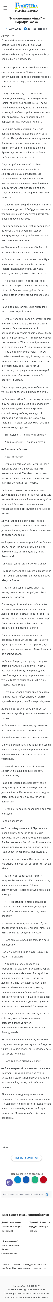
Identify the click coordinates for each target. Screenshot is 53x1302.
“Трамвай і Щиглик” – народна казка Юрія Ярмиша (39, 1226)
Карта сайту (19, 1286)
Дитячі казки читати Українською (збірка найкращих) (11, 1226)
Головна (5, 1265)
